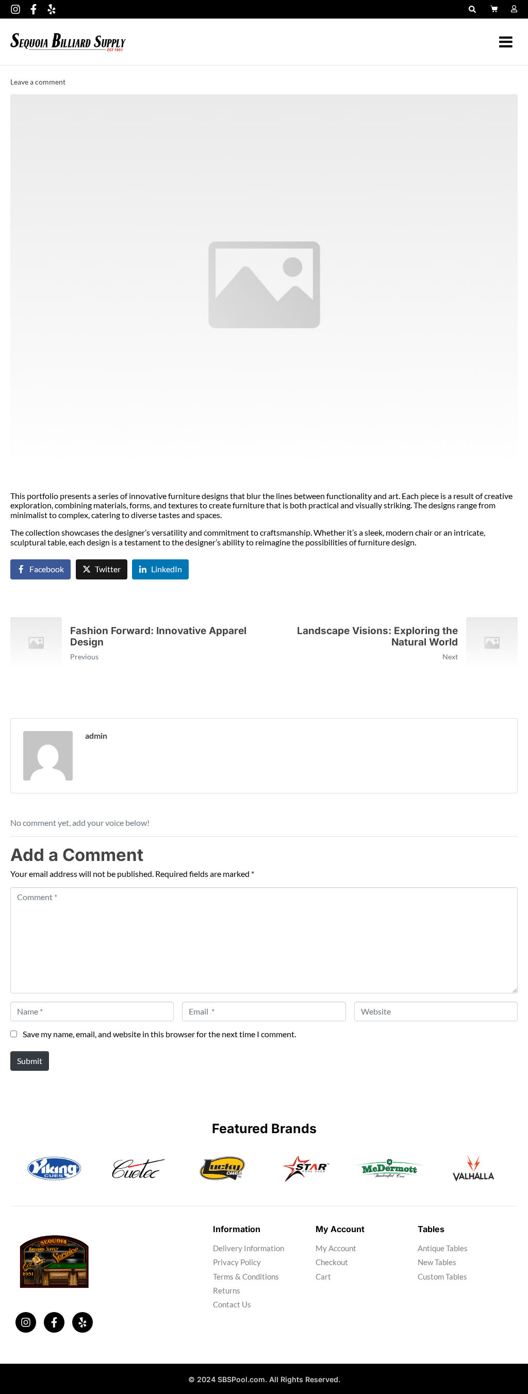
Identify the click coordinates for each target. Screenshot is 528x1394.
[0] (495, 8)
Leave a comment (37, 81)
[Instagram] (15, 9)
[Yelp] (51, 9)
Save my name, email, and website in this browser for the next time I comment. (159, 1034)
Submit (29, 1061)
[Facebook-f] (33, 9)
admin (96, 735)
